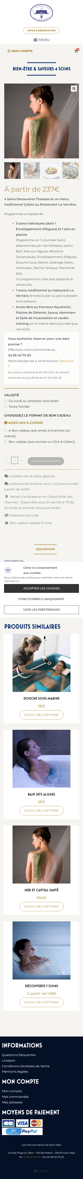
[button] (41, 40)
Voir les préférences (41, 609)
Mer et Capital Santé (41, 890)
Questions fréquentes (19, 1055)
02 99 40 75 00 (31, 1157)
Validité (11, 395)
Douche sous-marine (41, 698)
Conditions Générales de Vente (26, 1066)
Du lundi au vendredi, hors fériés (33, 401)
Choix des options (41, 715)
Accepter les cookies (41, 588)
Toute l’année (19, 406)
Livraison (8, 1060)
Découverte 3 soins (41, 986)
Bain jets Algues (41, 794)
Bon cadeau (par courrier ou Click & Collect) (42, 442)
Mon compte (12, 1091)
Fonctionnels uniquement (41, 599)
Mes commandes (15, 1097)
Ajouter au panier (45, 461)
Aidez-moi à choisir (25, 423)
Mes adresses (12, 1102)
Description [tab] (45, 549)
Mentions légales (15, 1071)
